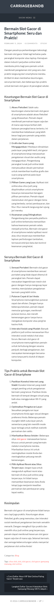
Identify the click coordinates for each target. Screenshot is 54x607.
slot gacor (22, 439)
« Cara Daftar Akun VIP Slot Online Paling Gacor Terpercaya (25, 577)
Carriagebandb (27, 6)
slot (19, 561)
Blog (17, 555)
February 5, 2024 (13, 43)
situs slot (13, 561)
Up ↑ (41, 601)
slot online (17, 564)
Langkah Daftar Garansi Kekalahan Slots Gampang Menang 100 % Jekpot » (29, 587)
